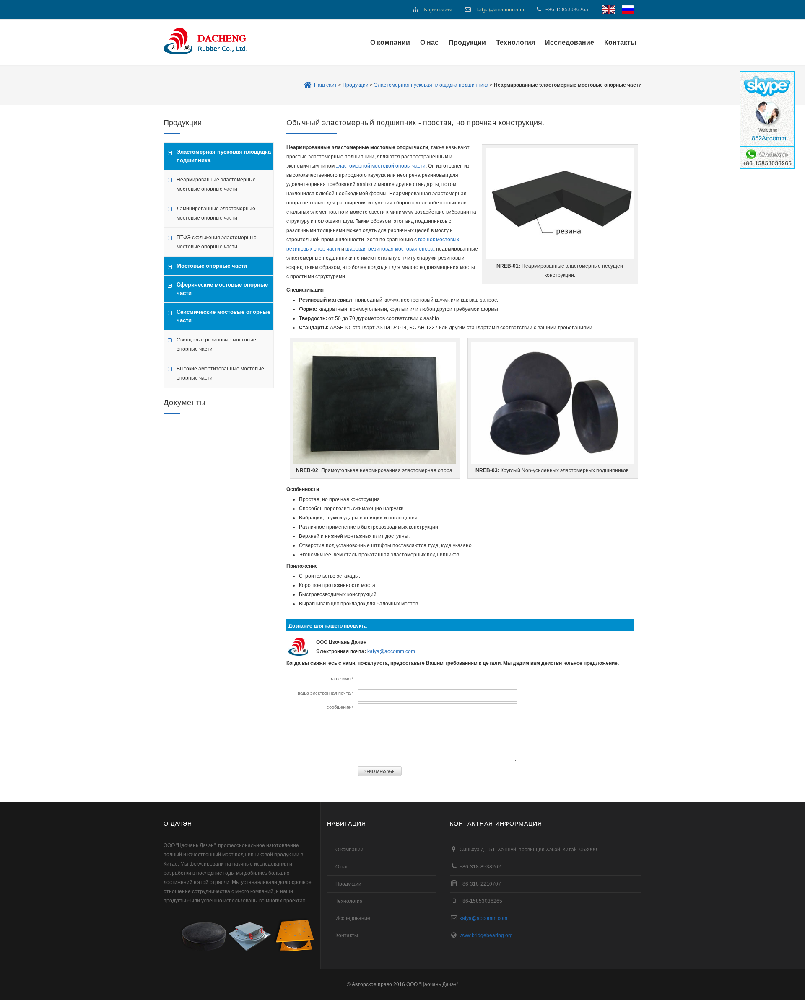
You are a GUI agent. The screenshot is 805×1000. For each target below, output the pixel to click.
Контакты (620, 42)
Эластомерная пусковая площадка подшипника (431, 85)
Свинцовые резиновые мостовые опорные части (216, 344)
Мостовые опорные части (212, 266)
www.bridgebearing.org (486, 935)
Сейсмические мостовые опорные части (223, 316)
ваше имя (341, 678)
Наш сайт (325, 85)
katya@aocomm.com (500, 9)
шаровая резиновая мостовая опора (389, 249)
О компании (390, 42)
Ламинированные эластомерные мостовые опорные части (216, 213)
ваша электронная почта (325, 692)
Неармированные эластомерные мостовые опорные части (216, 184)
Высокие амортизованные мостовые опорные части (220, 373)
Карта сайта (438, 9)
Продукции (467, 42)
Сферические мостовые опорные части (222, 289)
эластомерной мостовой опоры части (381, 166)
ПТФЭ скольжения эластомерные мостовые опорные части (217, 242)
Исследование (569, 42)
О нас (429, 42)
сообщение (340, 707)
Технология (515, 42)
